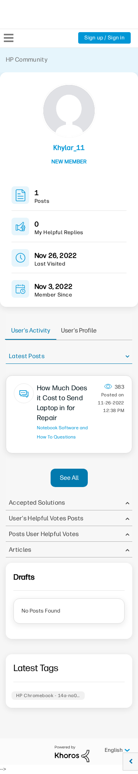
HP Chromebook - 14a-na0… (48, 695)
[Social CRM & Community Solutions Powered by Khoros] (72, 753)
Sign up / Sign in (104, 37)
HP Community (27, 59)
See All (69, 477)
